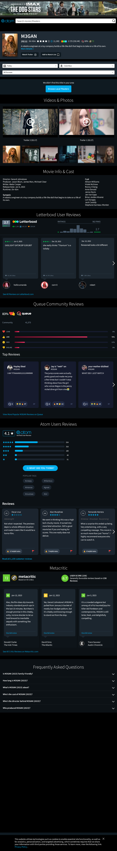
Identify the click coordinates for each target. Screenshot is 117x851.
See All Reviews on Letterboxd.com (18, 294)
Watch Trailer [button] (27, 54)
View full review (11, 633)
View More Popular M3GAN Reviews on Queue (23, 414)
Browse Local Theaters (58, 88)
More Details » (27, 48)
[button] (30, 66)
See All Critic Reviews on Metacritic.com (20, 651)
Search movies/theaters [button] (28, 21)
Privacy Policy (21, 846)
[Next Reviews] (113, 263)
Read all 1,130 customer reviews (17, 559)
